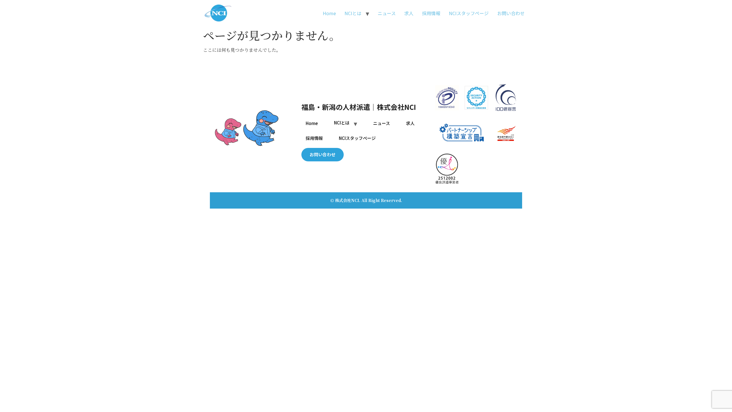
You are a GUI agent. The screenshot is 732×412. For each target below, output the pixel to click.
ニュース (387, 13)
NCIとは (353, 13)
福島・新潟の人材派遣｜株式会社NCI (358, 107)
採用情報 (431, 13)
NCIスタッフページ (469, 13)
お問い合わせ (511, 13)
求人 (408, 13)
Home (329, 13)
